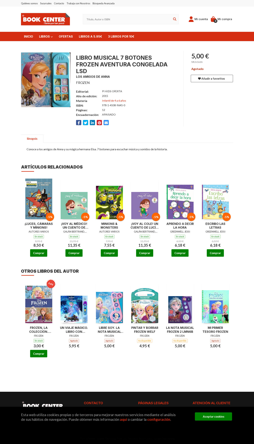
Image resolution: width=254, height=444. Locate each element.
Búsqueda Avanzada (104, 3)
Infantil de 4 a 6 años (114, 100)
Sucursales (46, 3)
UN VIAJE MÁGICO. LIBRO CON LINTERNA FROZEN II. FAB (74, 330)
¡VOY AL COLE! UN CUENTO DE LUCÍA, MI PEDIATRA (145, 226)
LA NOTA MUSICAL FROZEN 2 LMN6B (180, 330)
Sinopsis (32, 138)
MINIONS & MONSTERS (109, 226)
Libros (45, 36)
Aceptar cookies (213, 416)
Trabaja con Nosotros (78, 3)
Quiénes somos (29, 3)
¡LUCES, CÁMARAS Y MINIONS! (39, 226)
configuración (158, 419)
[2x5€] (38, 302)
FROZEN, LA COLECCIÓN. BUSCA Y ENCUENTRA (38, 330)
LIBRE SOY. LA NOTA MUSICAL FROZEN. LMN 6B (109, 330)
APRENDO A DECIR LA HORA (180, 226)
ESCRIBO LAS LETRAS (215, 226)
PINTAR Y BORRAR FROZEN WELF (144, 330)
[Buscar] (174, 19)
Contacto (59, 3)
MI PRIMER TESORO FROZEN (215, 330)
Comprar (38, 253)
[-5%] (38, 197)
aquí (123, 419)
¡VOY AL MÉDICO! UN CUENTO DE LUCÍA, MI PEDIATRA (74, 226)
